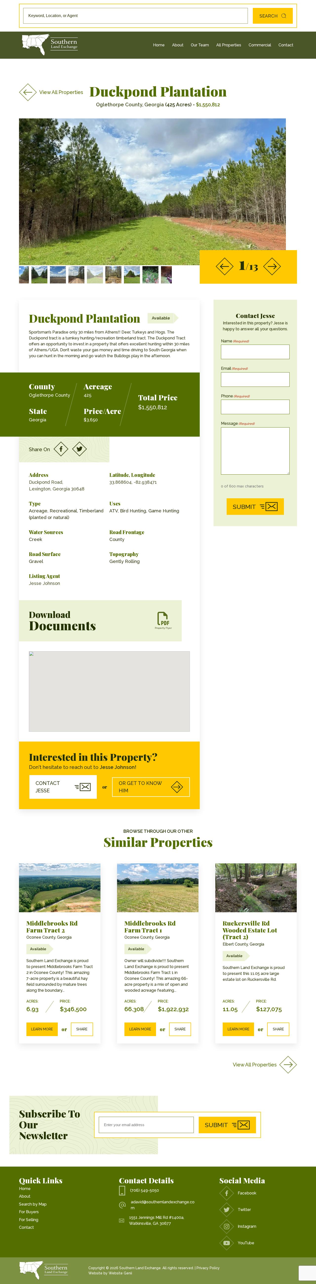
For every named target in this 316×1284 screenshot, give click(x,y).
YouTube (246, 1243)
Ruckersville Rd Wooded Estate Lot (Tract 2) (250, 930)
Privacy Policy (208, 1268)
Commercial (260, 45)
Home (159, 45)
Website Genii (120, 1273)
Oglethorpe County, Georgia (130, 105)
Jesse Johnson (44, 583)
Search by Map (33, 1204)
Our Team (200, 45)
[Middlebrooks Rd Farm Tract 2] (59, 887)
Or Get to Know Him (140, 787)
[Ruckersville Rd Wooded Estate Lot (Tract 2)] (256, 887)
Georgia (37, 419)
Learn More (42, 1029)
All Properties (228, 45)
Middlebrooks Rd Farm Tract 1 (150, 926)
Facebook (247, 1193)
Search (268, 16)
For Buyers (29, 1212)
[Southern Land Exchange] (49, 45)
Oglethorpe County (49, 395)
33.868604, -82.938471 (133, 482)
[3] (169, 274)
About (177, 45)
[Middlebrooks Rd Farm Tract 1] (157, 887)
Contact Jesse (48, 787)
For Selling (28, 1219)
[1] (150, 274)
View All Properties (61, 92)
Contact (285, 45)
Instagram (247, 1226)
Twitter (244, 1209)
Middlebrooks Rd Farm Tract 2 (52, 926)
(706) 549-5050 (144, 1190)
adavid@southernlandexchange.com (163, 1205)
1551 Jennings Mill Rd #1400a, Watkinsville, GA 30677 (156, 1220)
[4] (113, 274)
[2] (95, 274)
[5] (132, 274)
